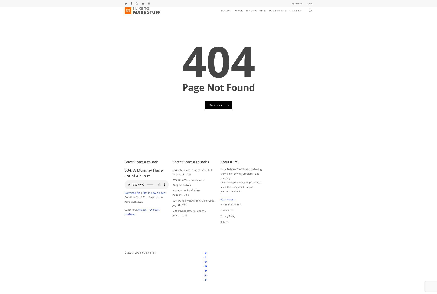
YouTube (130, 214)
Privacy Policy (228, 216)
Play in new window (154, 192)
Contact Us (226, 210)
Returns (224, 222)
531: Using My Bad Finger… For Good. (194, 200)
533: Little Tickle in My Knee (188, 180)
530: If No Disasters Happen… (189, 210)
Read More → (228, 199)
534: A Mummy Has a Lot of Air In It (193, 170)
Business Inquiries (231, 204)
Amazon (142, 209)
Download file (132, 192)
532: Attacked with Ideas (186, 190)
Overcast (154, 209)
